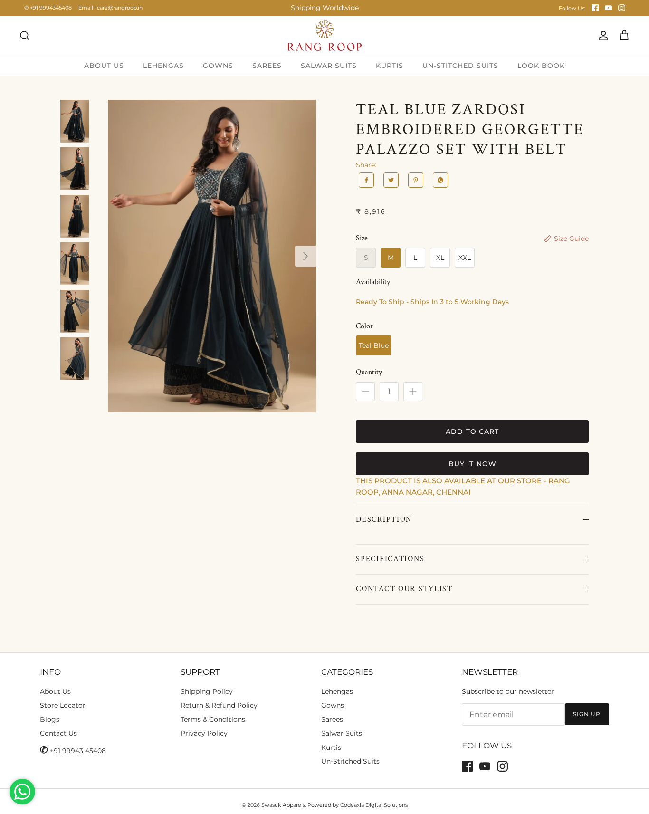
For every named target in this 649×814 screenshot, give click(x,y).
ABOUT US (104, 65)
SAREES (267, 65)
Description (384, 520)
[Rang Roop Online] (325, 35)
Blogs (49, 719)
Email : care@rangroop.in (110, 7)
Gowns (332, 705)
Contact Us (58, 733)
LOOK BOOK (541, 65)
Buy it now (472, 464)
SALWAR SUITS (329, 65)
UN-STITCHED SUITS (460, 65)
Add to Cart (472, 431)
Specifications (390, 559)
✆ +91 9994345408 (48, 7)
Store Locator (63, 705)
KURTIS (389, 65)
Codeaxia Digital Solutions (374, 805)
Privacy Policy (204, 733)
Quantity (369, 372)
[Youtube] (608, 7)
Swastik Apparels (283, 805)
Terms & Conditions (213, 719)
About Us (55, 691)
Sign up (587, 714)
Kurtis (331, 747)
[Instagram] (621, 7)
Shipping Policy (207, 691)
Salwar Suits (341, 733)
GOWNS (218, 65)
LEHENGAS (163, 65)
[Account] (601, 35)
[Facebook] (595, 7)
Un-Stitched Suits (350, 761)
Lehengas (337, 691)
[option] (212, 256)
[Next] (305, 256)
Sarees (332, 719)
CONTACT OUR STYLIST (404, 589)
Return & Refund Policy (219, 705)
